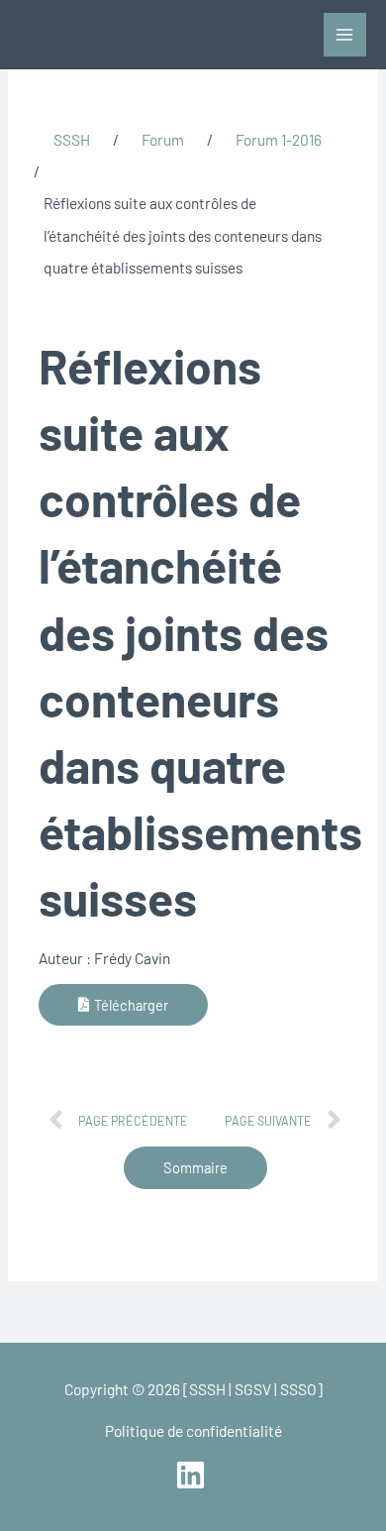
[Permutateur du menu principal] (345, 34)
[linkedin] (192, 1475)
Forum (163, 139)
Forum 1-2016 (279, 139)
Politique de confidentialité (193, 1430)
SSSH (71, 139)
